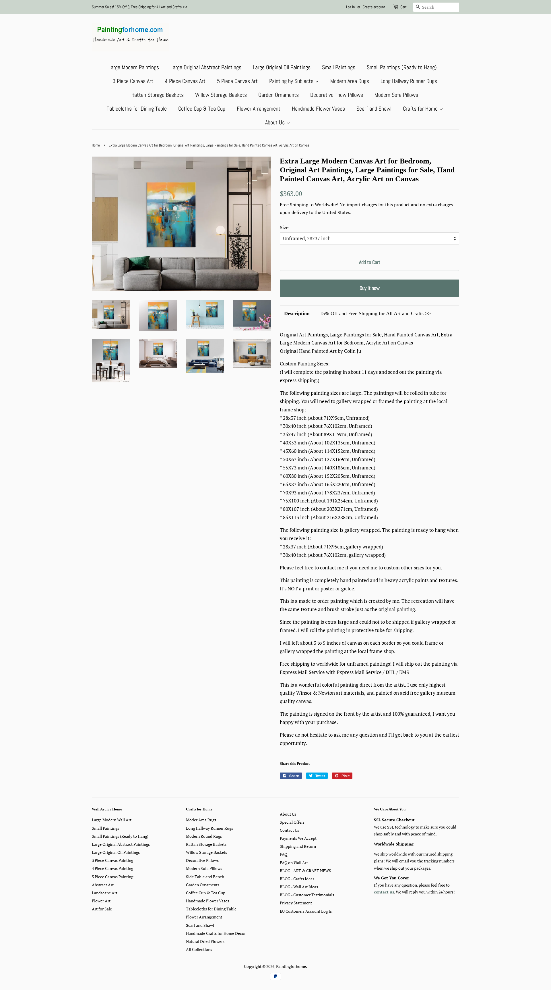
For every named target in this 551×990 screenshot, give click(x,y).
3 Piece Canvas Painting (112, 860)
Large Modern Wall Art (111, 820)
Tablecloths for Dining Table (137, 108)
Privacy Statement (296, 903)
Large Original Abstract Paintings (205, 67)
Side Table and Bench (205, 876)
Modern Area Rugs (349, 81)
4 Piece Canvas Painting (112, 868)
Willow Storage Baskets (221, 95)
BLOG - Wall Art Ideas (299, 886)
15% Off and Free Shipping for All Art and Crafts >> (375, 313)
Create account (374, 6)
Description (297, 313)
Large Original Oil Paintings (282, 67)
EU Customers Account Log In (306, 911)
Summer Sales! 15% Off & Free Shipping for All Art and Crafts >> (140, 6)
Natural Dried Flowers (205, 941)
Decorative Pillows (202, 860)
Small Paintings (338, 67)
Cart (403, 6)
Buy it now (370, 288)
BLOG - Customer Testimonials (307, 894)
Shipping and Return (298, 846)
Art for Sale (102, 909)
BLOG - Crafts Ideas (297, 878)
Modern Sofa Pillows (396, 95)
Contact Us (289, 830)
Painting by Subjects (292, 81)
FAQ (283, 854)
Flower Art (101, 901)
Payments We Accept (298, 838)
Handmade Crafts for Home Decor (216, 933)
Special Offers (292, 822)
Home (96, 145)
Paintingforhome (291, 966)
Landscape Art (104, 892)
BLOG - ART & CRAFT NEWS (305, 870)
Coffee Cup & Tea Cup (201, 108)
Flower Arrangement (258, 108)
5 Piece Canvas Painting (112, 876)
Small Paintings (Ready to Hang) (402, 67)
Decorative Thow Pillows (336, 95)
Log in (350, 6)
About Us (275, 122)
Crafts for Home (421, 108)
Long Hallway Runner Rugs (409, 81)
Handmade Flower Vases (318, 108)
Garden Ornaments (278, 95)
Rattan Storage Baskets (157, 95)
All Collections (199, 949)
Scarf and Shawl (373, 108)
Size (284, 227)
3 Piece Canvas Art (132, 81)
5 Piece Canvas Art (237, 81)
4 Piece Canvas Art (185, 81)
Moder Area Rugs (201, 820)
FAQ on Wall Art (294, 862)
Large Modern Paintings (133, 67)
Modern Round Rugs (204, 836)
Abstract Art (103, 884)
